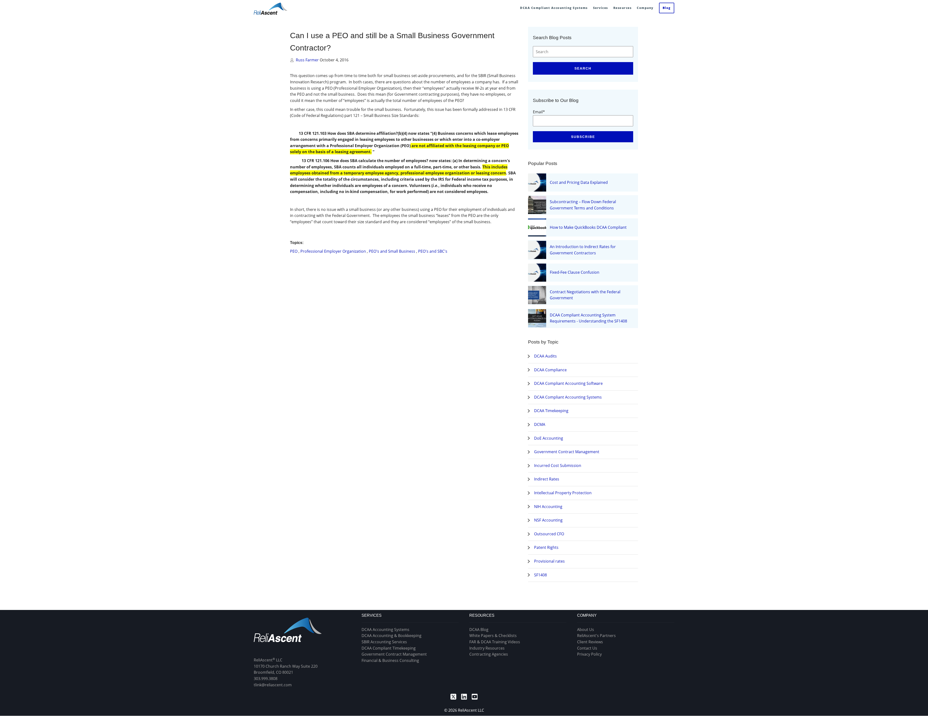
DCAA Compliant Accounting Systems (568, 397)
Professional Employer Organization (333, 251)
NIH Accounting (548, 506)
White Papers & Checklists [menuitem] (493, 635)
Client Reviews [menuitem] (590, 641)
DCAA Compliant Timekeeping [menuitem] (389, 648)
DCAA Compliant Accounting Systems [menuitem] (554, 8)
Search (582, 68)
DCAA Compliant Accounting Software (568, 383)
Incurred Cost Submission (557, 465)
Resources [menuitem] (622, 8)
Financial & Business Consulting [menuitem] (390, 660)
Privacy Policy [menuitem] (589, 654)
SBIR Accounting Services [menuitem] (384, 641)
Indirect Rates (546, 479)
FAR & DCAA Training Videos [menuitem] (494, 641)
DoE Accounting (548, 438)
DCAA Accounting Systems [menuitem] (385, 629)
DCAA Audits (545, 356)
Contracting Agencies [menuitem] (488, 654)
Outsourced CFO (549, 534)
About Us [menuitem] (585, 629)
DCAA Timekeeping (551, 410)
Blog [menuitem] (667, 8)
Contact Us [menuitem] (587, 648)
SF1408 (540, 575)
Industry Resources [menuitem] (487, 648)
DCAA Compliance (550, 369)
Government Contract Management (566, 451)
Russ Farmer (308, 60)
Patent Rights (546, 547)
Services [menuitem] (600, 8)
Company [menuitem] (645, 8)
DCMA (539, 424)
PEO (293, 251)
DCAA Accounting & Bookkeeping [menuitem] (391, 635)
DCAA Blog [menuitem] (478, 629)
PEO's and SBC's (432, 251)
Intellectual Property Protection (563, 492)
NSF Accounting (548, 520)
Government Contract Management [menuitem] (394, 654)
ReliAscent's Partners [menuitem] (596, 635)
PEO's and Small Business (392, 251)
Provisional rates (549, 561)
